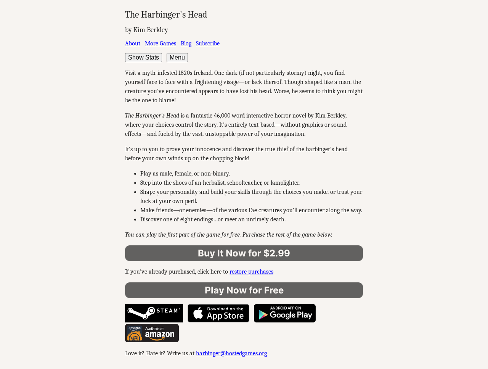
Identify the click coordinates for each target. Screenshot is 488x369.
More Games (160, 43)
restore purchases (251, 271)
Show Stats (143, 57)
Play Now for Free (244, 290)
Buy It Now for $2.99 (244, 253)
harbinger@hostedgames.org (231, 353)
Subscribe (208, 43)
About (132, 43)
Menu (177, 57)
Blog (186, 43)
